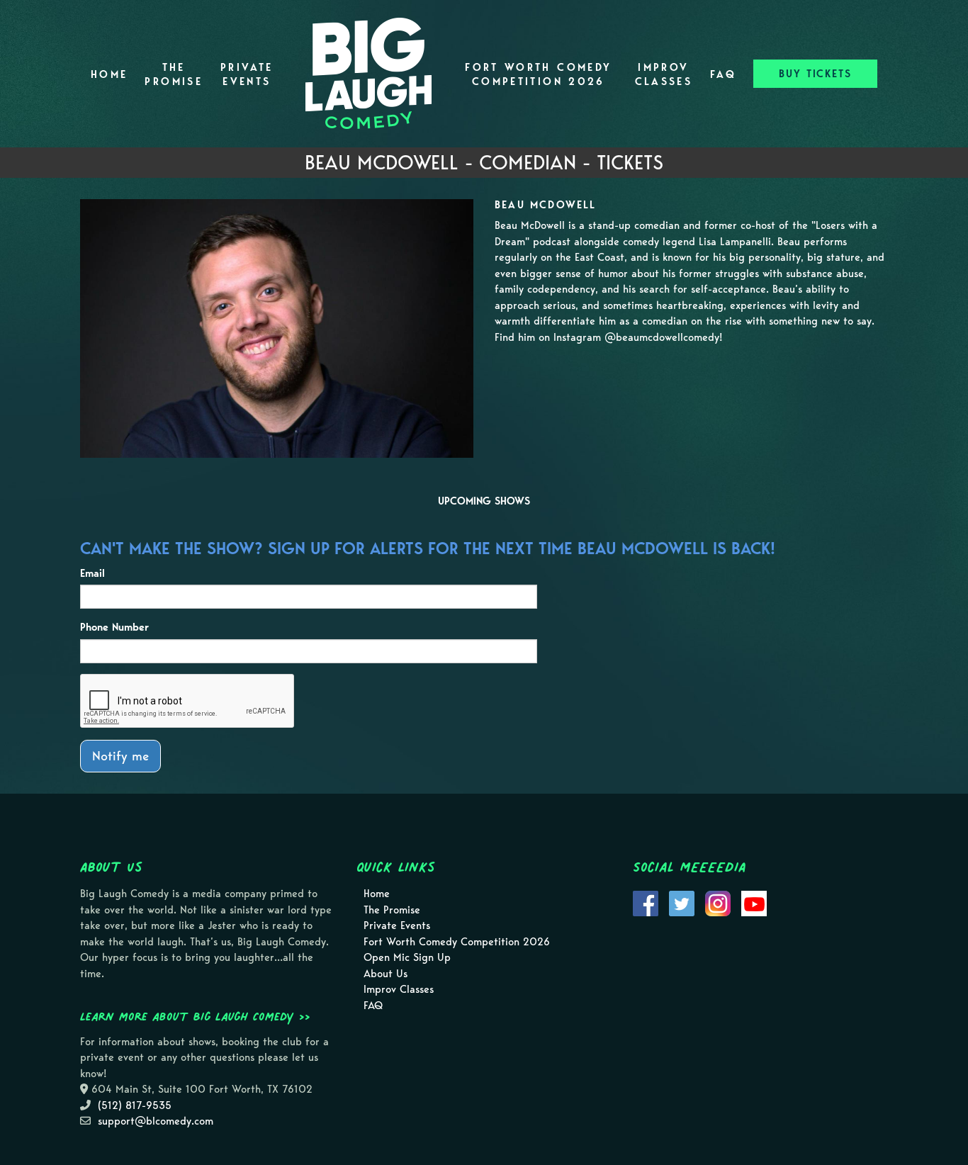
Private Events (247, 74)
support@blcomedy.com (155, 1121)
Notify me (120, 755)
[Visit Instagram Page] (718, 902)
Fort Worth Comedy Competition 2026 (538, 74)
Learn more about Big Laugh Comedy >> (195, 1016)
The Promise (174, 74)
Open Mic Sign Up (407, 957)
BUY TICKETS (815, 73)
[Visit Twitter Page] (681, 902)
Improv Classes (664, 74)
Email (92, 573)
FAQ (723, 74)
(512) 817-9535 (134, 1105)
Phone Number (114, 627)
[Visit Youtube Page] (754, 902)
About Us (385, 973)
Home (109, 74)
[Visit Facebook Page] (645, 902)
